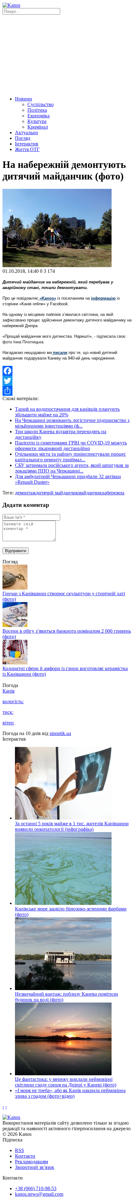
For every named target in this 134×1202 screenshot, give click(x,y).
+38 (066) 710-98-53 (35, 1188)
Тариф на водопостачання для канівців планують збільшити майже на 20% (67, 411)
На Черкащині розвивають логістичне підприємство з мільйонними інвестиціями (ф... (72, 423)
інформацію (103, 298)
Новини (23, 98)
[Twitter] (67, 381)
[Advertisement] (67, 54)
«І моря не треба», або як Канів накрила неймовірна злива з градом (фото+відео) (70, 1093)
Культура (36, 121)
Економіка (38, 115)
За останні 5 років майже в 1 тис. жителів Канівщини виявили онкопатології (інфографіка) (72, 826)
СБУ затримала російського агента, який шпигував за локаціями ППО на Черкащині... (72, 468)
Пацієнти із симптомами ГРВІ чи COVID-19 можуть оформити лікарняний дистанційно (71, 445)
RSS (19, 1150)
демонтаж (25, 492)
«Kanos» (47, 298)
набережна (113, 492)
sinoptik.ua (60, 733)
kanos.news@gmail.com (39, 1194)
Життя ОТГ (27, 149)
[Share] (67, 391)
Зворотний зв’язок (34, 1167)
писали (59, 352)
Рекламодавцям (31, 1161)
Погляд (22, 138)
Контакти (25, 1156)
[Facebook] (67, 371)
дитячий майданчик (57, 492)
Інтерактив (26, 143)
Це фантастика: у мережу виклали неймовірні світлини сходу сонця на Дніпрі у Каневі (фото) (65, 1082)
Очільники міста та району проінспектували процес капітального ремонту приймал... (70, 456)
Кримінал (37, 127)
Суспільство (40, 104)
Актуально (26, 132)
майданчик (90, 492)
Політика (37, 110)
